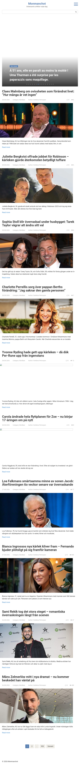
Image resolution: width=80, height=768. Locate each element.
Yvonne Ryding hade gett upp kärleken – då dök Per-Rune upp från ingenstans (35, 353)
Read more (6, 147)
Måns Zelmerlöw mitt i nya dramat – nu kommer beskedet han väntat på (35, 678)
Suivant (50, 746)
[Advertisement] (40, 34)
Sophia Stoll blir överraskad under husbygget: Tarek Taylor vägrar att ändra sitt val (38, 223)
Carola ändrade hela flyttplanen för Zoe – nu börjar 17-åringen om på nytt (37, 418)
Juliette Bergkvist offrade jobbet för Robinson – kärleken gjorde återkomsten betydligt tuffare (35, 158)
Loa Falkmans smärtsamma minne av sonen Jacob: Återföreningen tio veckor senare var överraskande (38, 482)
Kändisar (22, 100)
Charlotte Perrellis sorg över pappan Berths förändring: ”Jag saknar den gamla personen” (33, 288)
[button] (26, 84)
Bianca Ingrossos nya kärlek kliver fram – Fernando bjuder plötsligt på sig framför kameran (38, 548)
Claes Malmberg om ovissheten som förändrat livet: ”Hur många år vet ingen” (38, 93)
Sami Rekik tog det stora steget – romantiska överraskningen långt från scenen (33, 613)
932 (42, 746)
